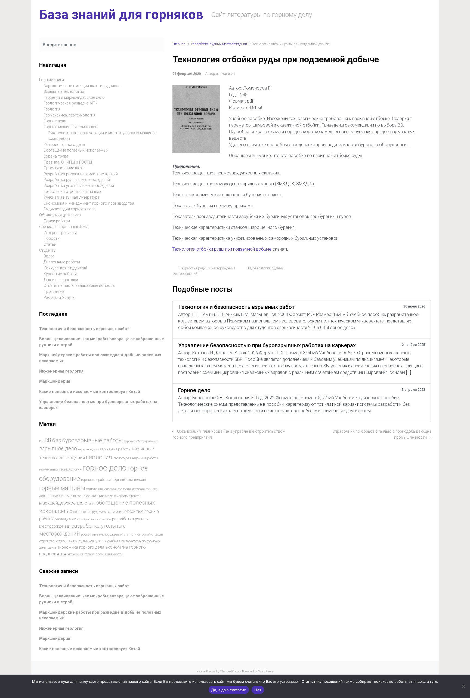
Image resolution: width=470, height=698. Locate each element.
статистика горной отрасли (143, 534)
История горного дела (64, 144)
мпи (91, 503)
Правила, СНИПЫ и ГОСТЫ (68, 162)
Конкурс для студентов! (65, 268)
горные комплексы (129, 479)
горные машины (62, 487)
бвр (56, 440)
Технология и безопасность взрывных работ (84, 329)
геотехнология (70, 469)
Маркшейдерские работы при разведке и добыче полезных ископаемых (100, 615)
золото (91, 489)
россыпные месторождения (102, 534)
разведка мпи (67, 519)
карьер (54, 496)
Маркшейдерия (54, 381)
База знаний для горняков (121, 14)
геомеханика (48, 469)
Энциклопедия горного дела (69, 209)
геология (99, 457)
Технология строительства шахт (73, 191)
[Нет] (463, 686)
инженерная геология (114, 489)
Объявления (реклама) (60, 215)
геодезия (75, 457)
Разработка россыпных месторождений (81, 174)
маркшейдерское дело (63, 503)
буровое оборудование (140, 441)
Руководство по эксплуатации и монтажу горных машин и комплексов (102, 136)
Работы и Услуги (59, 297)
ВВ (249, 268)
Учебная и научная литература (72, 197)
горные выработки (96, 480)
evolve (201, 671)
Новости (52, 238)
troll (231, 74)
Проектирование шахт (64, 168)
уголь (100, 541)
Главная (178, 44)
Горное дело (55, 121)
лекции (98, 495)
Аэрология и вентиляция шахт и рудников (82, 86)
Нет (257, 690)
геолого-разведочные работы (135, 458)
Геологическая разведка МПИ (71, 103)
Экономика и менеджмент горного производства (89, 203)
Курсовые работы (60, 274)
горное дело (104, 467)
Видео (49, 256)
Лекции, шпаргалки (61, 280)
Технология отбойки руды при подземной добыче (222, 249)
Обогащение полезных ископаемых (76, 150)
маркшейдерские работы (123, 496)
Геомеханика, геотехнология (69, 115)
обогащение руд (85, 512)
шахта (52, 547)
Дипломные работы (62, 262)
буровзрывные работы (92, 440)
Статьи (50, 244)
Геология (52, 109)
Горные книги (51, 80)
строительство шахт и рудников (66, 541)
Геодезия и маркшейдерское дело (74, 97)
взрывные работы (115, 449)
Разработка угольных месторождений (79, 185)
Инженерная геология (61, 371)
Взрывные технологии (64, 91)
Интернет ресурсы (60, 232)
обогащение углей (111, 512)
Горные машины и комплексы (71, 127)
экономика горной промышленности (95, 554)
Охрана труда (56, 156)
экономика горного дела (80, 547)
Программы (54, 291)
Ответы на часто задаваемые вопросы (80, 285)
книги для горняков (76, 496)
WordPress (265, 671)
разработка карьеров (95, 519)
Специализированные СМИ (63, 227)
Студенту (47, 250)
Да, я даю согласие (228, 690)
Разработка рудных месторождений (219, 44)
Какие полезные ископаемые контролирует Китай (89, 391)
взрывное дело (58, 448)
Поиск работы (57, 221)
